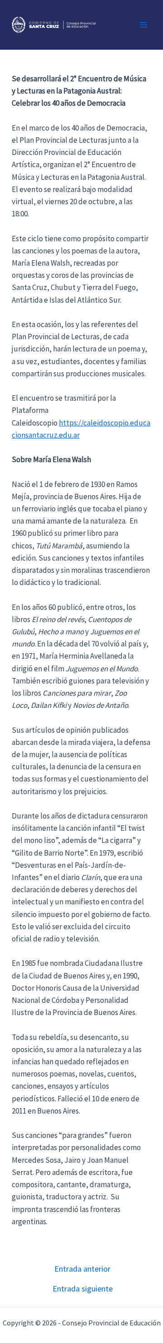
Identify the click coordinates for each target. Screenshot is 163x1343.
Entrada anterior (82, 1269)
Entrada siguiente (83, 1289)
